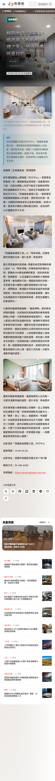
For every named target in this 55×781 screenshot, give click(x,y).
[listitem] (27, 564)
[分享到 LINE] (27, 491)
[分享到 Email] (47, 491)
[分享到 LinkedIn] (34, 491)
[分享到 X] (6, 491)
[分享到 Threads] (13, 491)
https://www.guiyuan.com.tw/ (30, 472)
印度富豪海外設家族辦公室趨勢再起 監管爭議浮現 (28, 11)
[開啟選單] (4, 4)
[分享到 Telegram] (41, 491)
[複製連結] (6, 498)
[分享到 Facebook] (20, 491)
